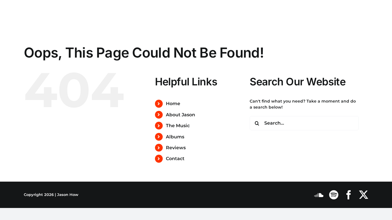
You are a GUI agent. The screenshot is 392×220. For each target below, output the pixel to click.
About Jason (180, 114)
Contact (175, 158)
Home (173, 103)
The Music (178, 125)
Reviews (176, 147)
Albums (175, 137)
